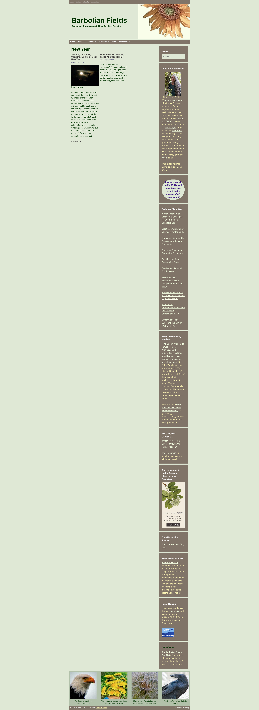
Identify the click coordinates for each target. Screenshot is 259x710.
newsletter (177, 130)
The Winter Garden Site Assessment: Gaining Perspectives (173, 241)
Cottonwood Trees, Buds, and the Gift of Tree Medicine (172, 323)
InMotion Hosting (170, 562)
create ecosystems (174, 100)
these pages (170, 127)
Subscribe (86, 2)
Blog (114, 42)
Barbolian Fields (99, 20)
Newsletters (95, 2)
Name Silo (174, 611)
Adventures (123, 42)
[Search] (182, 56)
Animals (91, 42)
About (72, 2)
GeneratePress (101, 708)
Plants (80, 42)
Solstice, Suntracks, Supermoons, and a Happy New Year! (84, 57)
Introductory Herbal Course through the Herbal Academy (171, 444)
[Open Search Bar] (188, 42)
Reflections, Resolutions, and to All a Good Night (112, 55)
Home (72, 42)
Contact (78, 2)
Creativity (103, 42)
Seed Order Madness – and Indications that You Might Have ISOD (173, 295)
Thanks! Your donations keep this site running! (173, 189)
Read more (76, 141)
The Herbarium (169, 453)
